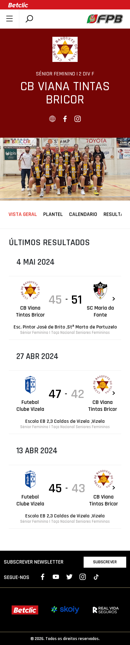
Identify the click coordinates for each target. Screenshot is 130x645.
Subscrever (105, 562)
